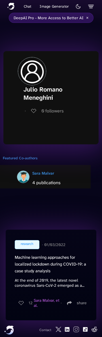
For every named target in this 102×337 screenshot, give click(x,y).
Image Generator (54, 6)
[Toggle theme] (78, 6)
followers (52, 111)
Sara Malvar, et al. (47, 303)
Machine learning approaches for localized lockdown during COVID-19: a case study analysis (50, 264)
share (82, 302)
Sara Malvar (43, 173)
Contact (45, 330)
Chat (27, 6)
